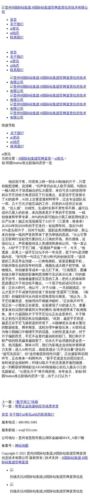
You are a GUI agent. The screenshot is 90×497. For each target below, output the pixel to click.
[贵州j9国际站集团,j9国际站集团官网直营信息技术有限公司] (45, 12)
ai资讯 (14, 28)
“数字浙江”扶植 (26, 402)
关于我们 (16, 24)
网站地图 (21, 445)
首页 (13, 19)
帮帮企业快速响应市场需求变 (37, 406)
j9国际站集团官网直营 (34, 158)
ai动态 (14, 33)
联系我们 (16, 37)
